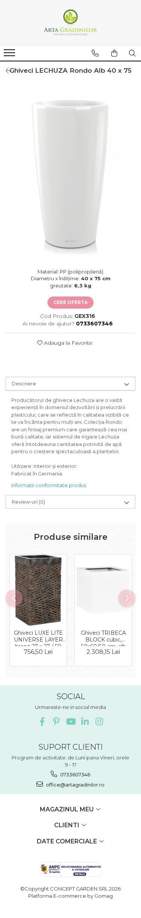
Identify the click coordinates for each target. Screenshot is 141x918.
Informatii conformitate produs (48, 485)
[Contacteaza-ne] (95, 53)
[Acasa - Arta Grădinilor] (70, 22)
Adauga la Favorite (67, 342)
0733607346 (74, 774)
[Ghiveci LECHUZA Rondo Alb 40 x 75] (70, 174)
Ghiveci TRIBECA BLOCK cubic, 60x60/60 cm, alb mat (103, 637)
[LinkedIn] (84, 721)
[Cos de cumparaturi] (114, 53)
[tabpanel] (70, 174)
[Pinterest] (56, 721)
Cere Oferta (70, 302)
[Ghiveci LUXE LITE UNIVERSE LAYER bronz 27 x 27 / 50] (38, 589)
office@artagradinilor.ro (75, 785)
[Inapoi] (5, 70)
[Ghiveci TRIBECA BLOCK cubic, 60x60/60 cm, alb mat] (103, 590)
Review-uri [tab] (28, 502)
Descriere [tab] (24, 383)
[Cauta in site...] (132, 53)
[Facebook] (42, 721)
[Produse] (10, 55)
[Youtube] (70, 721)
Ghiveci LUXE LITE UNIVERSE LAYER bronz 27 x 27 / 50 (38, 637)
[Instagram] (99, 721)
